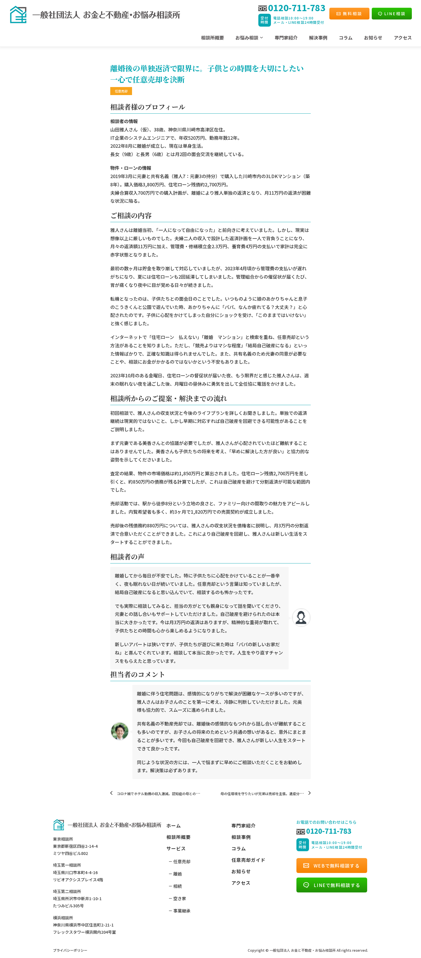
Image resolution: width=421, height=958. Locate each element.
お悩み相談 (246, 37)
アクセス (403, 37)
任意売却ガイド (248, 860)
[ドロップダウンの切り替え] (261, 37)
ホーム (173, 825)
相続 (177, 886)
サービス (176, 848)
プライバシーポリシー (70, 950)
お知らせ (373, 37)
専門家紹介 (286, 37)
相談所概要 (212, 37)
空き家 (179, 898)
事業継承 (181, 911)
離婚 (177, 874)
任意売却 (181, 861)
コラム (346, 37)
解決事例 (318, 37)
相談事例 (241, 837)
